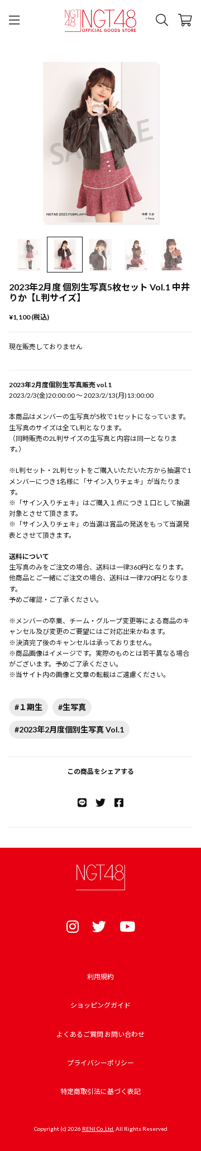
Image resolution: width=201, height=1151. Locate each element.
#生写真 (72, 707)
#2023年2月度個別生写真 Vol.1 (69, 729)
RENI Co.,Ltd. (98, 1128)
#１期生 (28, 707)
